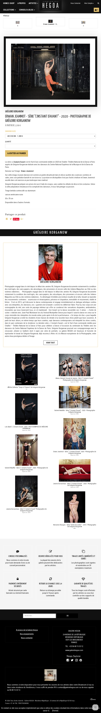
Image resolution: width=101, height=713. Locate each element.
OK (68, 616)
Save (17, 219)
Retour (6, 16)
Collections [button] (9, 10)
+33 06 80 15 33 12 (76, 646)
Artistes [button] (33, 3)
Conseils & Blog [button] (26, 10)
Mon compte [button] (88, 3)
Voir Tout (50, 343)
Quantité (8, 142)
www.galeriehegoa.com (74, 650)
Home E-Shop (8, 3)
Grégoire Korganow (14, 111)
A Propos (21, 3)
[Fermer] (55, 711)
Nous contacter (75, 3)
